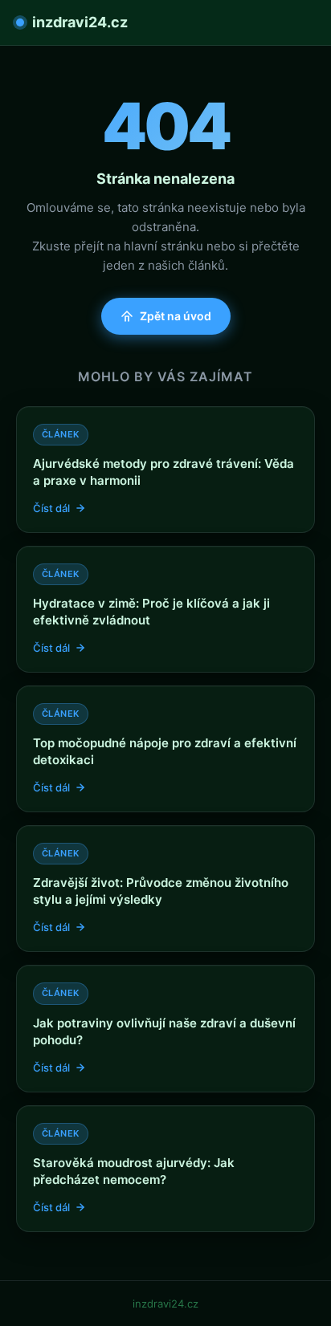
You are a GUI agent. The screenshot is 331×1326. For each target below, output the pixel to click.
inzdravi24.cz (80, 22)
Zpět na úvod (175, 316)
